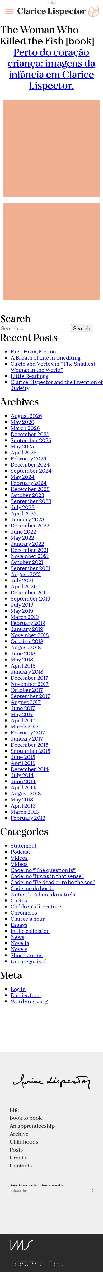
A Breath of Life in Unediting (46, 357)
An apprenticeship (32, 1125)
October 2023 (27, 494)
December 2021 (29, 549)
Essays (19, 924)
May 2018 (22, 659)
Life (14, 1110)
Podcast (20, 851)
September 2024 (31, 470)
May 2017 (22, 714)
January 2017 (27, 738)
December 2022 (30, 525)
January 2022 (27, 543)
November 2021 (30, 555)
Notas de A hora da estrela (43, 894)
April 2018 (23, 665)
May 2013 (22, 799)
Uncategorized (29, 961)
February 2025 (28, 458)
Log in (18, 988)
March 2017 (25, 726)
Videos (19, 863)
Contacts (21, 1165)
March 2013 (25, 811)
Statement (24, 845)
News (17, 936)
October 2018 (27, 640)
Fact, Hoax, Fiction (33, 351)
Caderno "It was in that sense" (47, 875)
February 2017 (28, 732)
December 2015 (29, 744)
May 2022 (22, 537)
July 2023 (23, 506)
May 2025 (22, 446)
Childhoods (24, 1141)
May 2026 (22, 421)
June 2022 (23, 531)
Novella (20, 942)
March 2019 (25, 616)
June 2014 (23, 781)
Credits (19, 1157)
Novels (19, 948)
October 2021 (27, 561)
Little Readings (29, 375)
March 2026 (25, 427)
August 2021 (26, 573)
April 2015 (23, 762)
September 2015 (30, 750)
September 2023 (31, 500)
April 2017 (23, 720)
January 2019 (27, 628)
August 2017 (26, 701)
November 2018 (30, 634)
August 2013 (26, 793)
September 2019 (30, 598)
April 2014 (23, 787)
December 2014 (30, 768)
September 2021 (30, 567)
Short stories (27, 955)
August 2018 (26, 647)
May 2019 (22, 610)
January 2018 (27, 671)
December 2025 (30, 433)
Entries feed (26, 994)
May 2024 (23, 476)
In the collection (30, 930)
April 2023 (24, 513)
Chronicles (24, 912)
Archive (19, 1133)
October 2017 (27, 689)
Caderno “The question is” (43, 869)
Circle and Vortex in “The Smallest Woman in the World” (53, 366)
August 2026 (26, 415)
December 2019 (30, 592)
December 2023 (30, 488)
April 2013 (23, 805)
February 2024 (29, 482)
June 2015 (23, 756)
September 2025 (31, 440)
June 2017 (23, 707)
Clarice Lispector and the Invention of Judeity (57, 384)
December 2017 (29, 677)
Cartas (19, 900)
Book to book (26, 1117)
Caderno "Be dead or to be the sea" (53, 881)
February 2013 (28, 817)
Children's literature (36, 906)
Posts (16, 1149)
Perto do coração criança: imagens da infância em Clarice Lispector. (51, 68)
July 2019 (22, 604)
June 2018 (23, 653)
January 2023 (27, 519)
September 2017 (30, 695)
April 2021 (23, 586)
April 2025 (23, 452)
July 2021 (22, 580)
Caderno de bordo (32, 888)
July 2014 (22, 774)
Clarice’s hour (28, 918)
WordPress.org (29, 1001)
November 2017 (30, 683)
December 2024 (30, 464)
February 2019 (28, 622)
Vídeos (19, 857)
